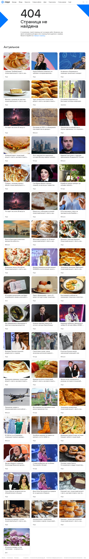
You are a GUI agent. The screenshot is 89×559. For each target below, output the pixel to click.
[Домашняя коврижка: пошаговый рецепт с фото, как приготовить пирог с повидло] (17, 373)
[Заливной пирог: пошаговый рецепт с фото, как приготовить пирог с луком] (17, 149)
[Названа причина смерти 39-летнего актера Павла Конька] (44, 317)
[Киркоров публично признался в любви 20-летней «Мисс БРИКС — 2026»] (72, 317)
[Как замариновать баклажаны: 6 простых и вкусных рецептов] (17, 317)
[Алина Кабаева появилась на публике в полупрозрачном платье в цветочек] (44, 65)
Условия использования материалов (73, 557)
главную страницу (39, 35)
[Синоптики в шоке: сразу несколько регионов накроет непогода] (44, 345)
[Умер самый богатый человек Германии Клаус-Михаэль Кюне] (72, 541)
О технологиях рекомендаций (37, 557)
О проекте (26, 557)
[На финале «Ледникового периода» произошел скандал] (72, 65)
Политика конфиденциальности (54, 557)
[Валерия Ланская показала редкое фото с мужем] (17, 345)
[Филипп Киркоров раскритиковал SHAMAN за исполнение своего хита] (44, 261)
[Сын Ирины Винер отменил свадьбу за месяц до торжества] (44, 177)
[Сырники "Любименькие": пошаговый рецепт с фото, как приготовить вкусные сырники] (17, 65)
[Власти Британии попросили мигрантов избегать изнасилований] (17, 233)
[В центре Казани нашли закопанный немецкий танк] (72, 345)
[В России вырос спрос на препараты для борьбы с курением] (72, 205)
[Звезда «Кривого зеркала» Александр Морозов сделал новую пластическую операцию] (17, 457)
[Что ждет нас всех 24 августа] (17, 205)
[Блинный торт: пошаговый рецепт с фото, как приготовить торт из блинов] (72, 485)
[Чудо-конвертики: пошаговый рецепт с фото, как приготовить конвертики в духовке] (44, 93)
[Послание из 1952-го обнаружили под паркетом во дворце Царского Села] (44, 121)
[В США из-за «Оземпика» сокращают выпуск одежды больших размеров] (17, 429)
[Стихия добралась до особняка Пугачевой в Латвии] (44, 457)
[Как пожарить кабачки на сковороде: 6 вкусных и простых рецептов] (72, 289)
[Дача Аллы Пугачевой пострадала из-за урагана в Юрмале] (44, 485)
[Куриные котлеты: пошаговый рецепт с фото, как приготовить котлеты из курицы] (44, 373)
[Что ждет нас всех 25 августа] (17, 121)
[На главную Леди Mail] (7, 2)
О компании (10, 557)
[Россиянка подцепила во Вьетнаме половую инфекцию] (72, 93)
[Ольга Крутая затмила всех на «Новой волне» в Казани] (17, 485)
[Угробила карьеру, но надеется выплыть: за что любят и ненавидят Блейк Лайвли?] (44, 429)
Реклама (16, 557)
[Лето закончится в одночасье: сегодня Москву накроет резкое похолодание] (44, 149)
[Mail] (2, 2)
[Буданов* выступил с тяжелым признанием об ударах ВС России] (72, 149)
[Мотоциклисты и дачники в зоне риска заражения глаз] (44, 401)
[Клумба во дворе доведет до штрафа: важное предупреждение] (72, 177)
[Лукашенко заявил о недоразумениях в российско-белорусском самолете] (17, 401)
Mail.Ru (3, 557)
